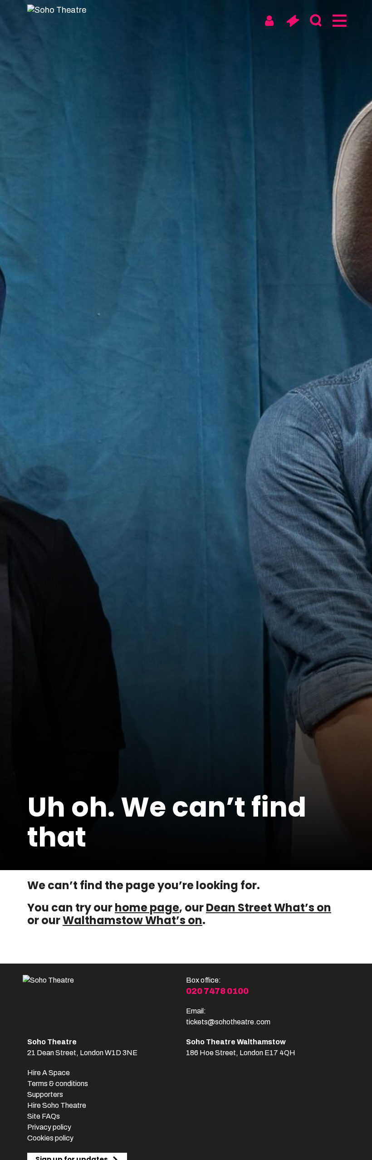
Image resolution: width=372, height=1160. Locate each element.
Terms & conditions (57, 1083)
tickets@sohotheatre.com (228, 1022)
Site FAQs (43, 1116)
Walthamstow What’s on (132, 920)
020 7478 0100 (217, 991)
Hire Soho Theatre (56, 1105)
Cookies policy (50, 1138)
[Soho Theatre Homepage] (61, 10)
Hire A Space (48, 1073)
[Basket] (292, 21)
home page (147, 907)
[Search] (315, 21)
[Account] (269, 21)
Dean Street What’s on (268, 907)
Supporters (45, 1094)
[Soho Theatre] (104, 1001)
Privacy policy (49, 1127)
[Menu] (339, 21)
